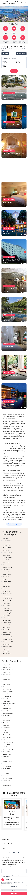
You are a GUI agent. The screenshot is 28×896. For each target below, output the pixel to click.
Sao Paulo (6, 98)
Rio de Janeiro (7, 233)
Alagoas (6, 291)
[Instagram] (14, 852)
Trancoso (6, 127)
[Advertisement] (14, 171)
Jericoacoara (7, 349)
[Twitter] (18, 852)
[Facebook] (10, 852)
